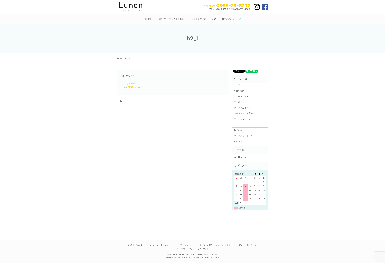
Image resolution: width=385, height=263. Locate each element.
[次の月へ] (263, 174)
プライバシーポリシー (244, 136)
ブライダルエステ (177, 19)
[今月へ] (259, 174)
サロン (160, 19)
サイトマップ (240, 141)
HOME (148, 19)
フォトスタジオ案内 (243, 113)
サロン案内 (239, 91)
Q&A (214, 19)
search (241, 19)
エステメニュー (241, 96)
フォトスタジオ (198, 19)
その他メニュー (241, 102)
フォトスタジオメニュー (245, 119)
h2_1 (122, 100)
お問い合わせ (228, 19)
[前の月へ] (254, 174)
